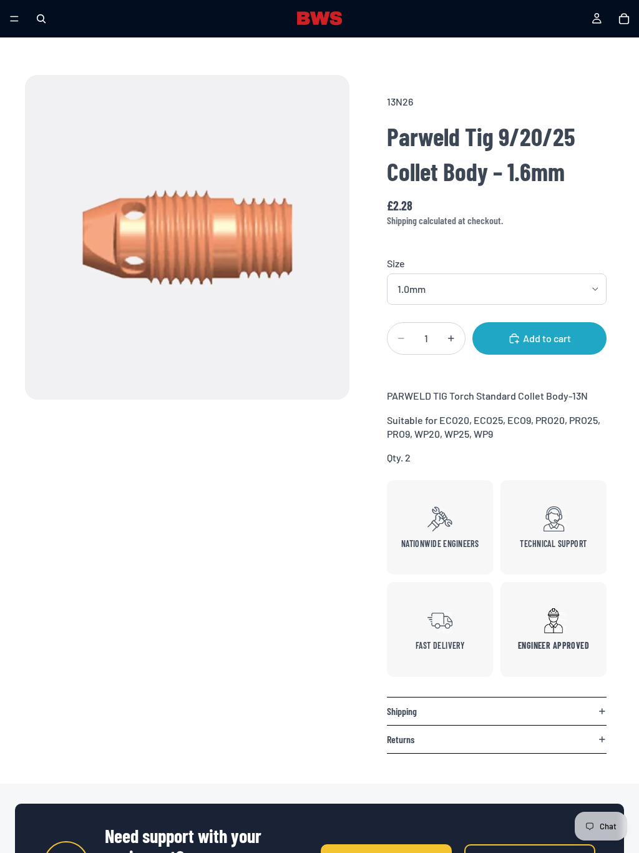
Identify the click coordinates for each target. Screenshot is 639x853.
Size (396, 263)
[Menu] (14, 18)
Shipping (402, 711)
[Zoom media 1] (187, 237)
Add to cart (547, 338)
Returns (400, 739)
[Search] (41, 18)
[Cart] (624, 18)
